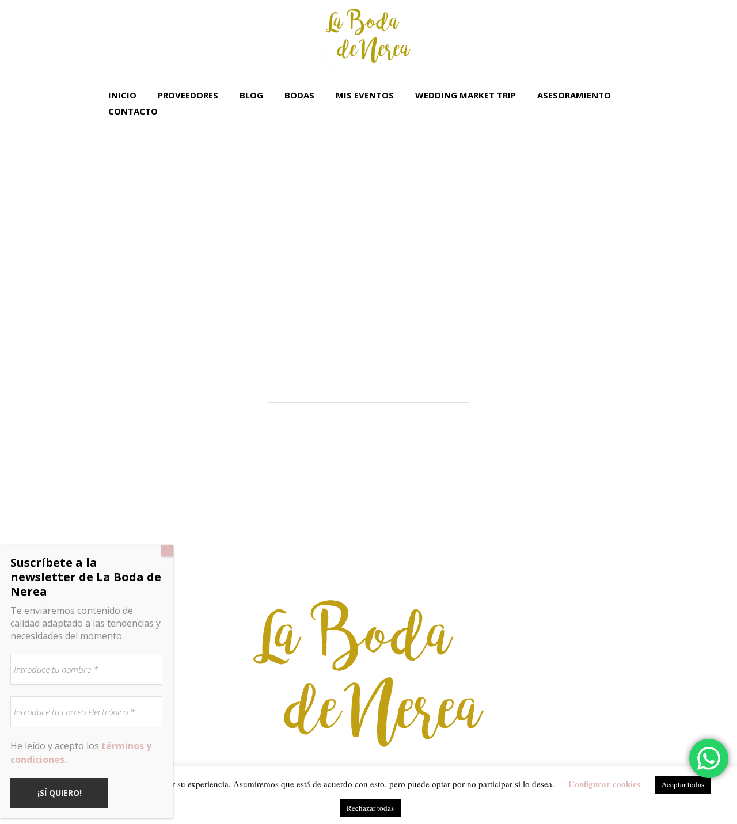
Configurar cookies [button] (604, 783)
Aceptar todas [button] (683, 784)
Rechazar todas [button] (370, 808)
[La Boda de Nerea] (368, 673)
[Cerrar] (167, 550)
